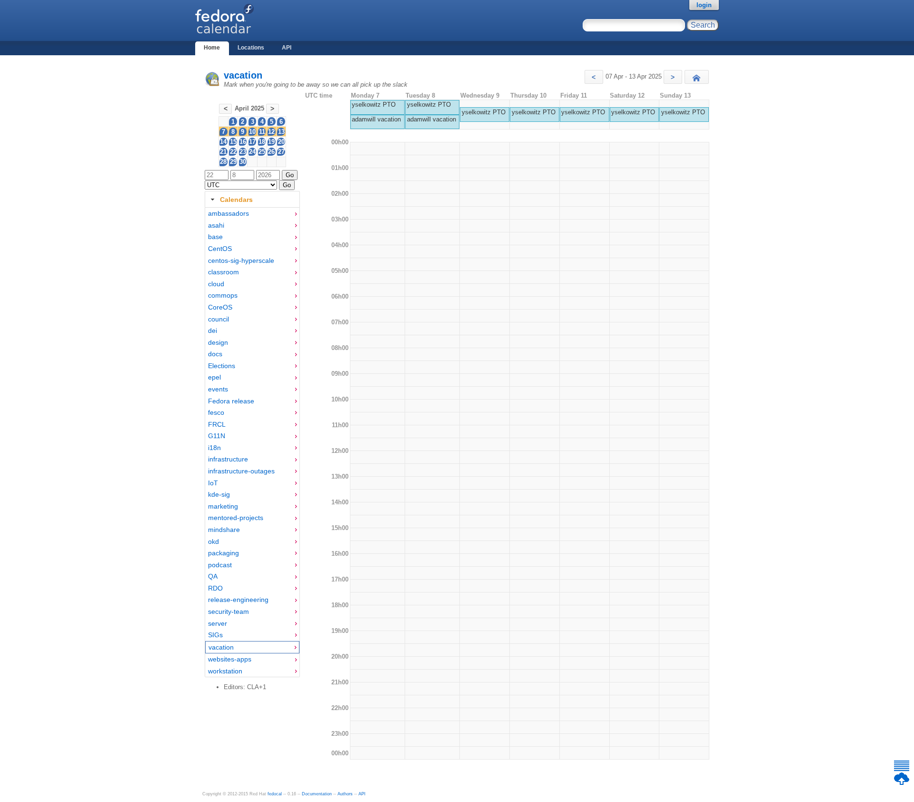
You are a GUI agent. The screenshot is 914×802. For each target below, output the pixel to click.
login (704, 5)
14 (223, 141)
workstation (225, 671)
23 (242, 151)
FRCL (217, 424)
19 (271, 141)
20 (281, 141)
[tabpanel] (252, 442)
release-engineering (238, 599)
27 (281, 151)
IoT (213, 483)
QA (213, 576)
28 (223, 161)
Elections (221, 366)
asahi (216, 225)
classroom (223, 272)
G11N (216, 436)
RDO (215, 588)
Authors (345, 794)
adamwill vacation (376, 119)
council (218, 319)
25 (261, 151)
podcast (220, 565)
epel (214, 377)
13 (281, 131)
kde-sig (219, 494)
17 (252, 141)
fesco (216, 412)
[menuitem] (252, 214)
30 (242, 161)
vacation (243, 75)
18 (261, 141)
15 (233, 141)
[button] (594, 77)
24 (252, 151)
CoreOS (220, 307)
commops (223, 295)
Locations (251, 47)
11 (262, 131)
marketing (223, 506)
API (286, 47)
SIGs (215, 635)
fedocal (275, 794)
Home (212, 47)
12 (271, 131)
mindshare (224, 529)
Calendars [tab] (236, 199)
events (218, 389)
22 (233, 151)
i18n (214, 447)
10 (252, 131)
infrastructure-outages (241, 471)
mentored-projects (235, 517)
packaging (223, 553)
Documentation (317, 794)
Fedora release (231, 401)
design (218, 342)
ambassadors (228, 213)
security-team (228, 611)
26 (271, 151)
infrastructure (228, 459)
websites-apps (229, 659)
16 (242, 141)
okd (213, 541)
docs (215, 354)
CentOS (220, 248)
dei (212, 330)
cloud (216, 284)
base (215, 237)
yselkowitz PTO (374, 104)
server (217, 623)
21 (223, 151)
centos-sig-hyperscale (241, 260)
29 (233, 161)
